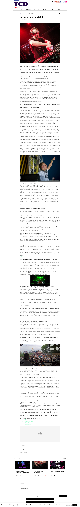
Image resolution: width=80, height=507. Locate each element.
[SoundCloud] (57, 1)
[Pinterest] (55, 1)
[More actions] (59, 13)
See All (64, 458)
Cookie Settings (69, 505)
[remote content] (40, 434)
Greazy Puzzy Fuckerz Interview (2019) (38, 472)
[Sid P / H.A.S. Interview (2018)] (57, 465)
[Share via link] (28, 449)
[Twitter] (63, 1)
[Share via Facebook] (20, 449)
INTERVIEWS (22, 445)
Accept (75, 505)
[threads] (53, 1)
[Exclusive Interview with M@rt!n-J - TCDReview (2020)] (22, 465)
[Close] (78, 505)
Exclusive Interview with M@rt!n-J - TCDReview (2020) (22, 472)
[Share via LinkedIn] (25, 449)
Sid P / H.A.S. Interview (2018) (57, 471)
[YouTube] (59, 1)
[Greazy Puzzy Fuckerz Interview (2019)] (40, 465)
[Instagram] (66, 1)
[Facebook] (61, 1)
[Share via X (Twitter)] (23, 449)
